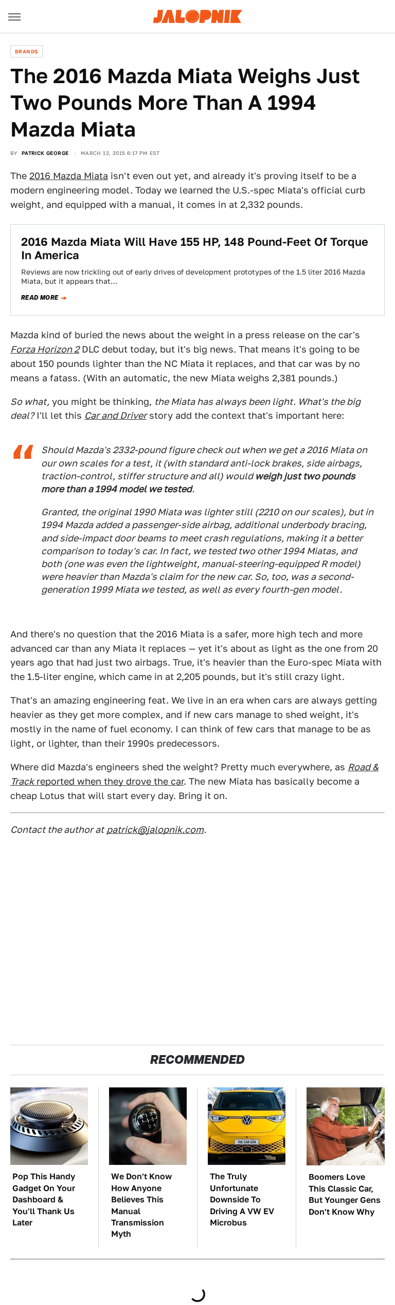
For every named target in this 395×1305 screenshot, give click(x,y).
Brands (26, 51)
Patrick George (45, 153)
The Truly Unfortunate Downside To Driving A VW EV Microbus (242, 1200)
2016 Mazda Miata (68, 175)
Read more (40, 297)
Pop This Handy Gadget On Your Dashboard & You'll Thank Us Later (43, 1200)
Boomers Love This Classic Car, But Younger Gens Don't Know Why (345, 1194)
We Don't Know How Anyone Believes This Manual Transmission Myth (141, 1205)
